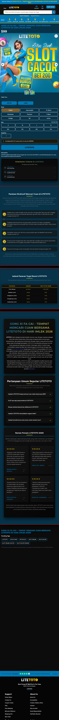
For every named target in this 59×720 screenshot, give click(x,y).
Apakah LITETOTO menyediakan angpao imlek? (22, 413)
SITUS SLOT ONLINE (18, 349)
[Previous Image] (3, 64)
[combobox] (28, 12)
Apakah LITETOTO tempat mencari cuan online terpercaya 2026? (27, 394)
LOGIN (26, 103)
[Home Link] (14, 7)
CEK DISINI (45, 289)
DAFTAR (9, 103)
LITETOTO (29, 147)
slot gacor (32, 369)
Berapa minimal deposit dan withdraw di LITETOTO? (23, 407)
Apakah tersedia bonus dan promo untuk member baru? (24, 420)
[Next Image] (56, 64)
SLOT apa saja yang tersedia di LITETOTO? (20, 400)
